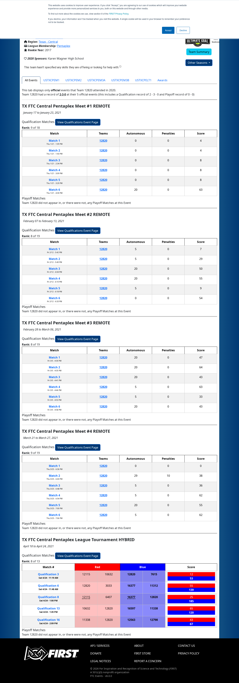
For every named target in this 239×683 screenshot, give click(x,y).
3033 (109, 586)
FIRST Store (142, 653)
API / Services (100, 646)
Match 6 (54, 190)
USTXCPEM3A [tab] (96, 80)
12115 (86, 574)
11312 (154, 586)
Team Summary (199, 52)
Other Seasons (198, 63)
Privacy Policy (118, 13)
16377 (131, 586)
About (139, 646)
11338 (154, 608)
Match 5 (54, 180)
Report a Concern (147, 661)
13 (48, 608)
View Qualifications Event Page (77, 122)
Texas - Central (48, 42)
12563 (131, 620)
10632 (109, 574)
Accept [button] (168, 30)
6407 (109, 597)
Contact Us (186, 646)
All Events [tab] (31, 80)
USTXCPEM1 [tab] (51, 80)
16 (48, 620)
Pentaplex (63, 46)
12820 (103, 141)
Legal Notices (100, 661)
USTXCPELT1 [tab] (143, 80)
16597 (131, 608)
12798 (154, 620)
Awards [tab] (162, 80)
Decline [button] (183, 30)
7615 (154, 574)
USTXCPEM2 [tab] (73, 80)
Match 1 (54, 141)
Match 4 (54, 170)
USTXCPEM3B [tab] (120, 80)
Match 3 (54, 160)
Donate (95, 653)
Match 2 (54, 150)
